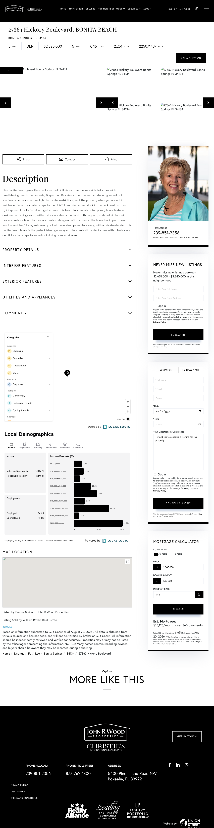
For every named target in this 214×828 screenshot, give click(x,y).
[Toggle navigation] (206, 8)
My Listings (158, 238)
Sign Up (173, 9)
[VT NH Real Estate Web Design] (190, 823)
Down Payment (162, 575)
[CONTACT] (191, 58)
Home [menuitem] (63, 9)
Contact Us (166, 370)
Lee (37, 653)
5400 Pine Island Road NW (132, 776)
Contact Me (184, 238)
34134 (70, 653)
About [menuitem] (147, 9)
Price (156, 561)
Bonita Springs (53, 653)
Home (6, 653)
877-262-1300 (78, 773)
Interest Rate (161, 588)
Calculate (178, 609)
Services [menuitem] (133, 9)
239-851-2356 (196, 8)
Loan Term (160, 549)
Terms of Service (162, 516)
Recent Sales (172, 238)
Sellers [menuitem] (90, 9)
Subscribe (178, 334)
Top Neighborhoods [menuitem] (110, 9)
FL (29, 653)
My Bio (195, 238)
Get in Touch (187, 736)
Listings (19, 653)
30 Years (162, 553)
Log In (186, 9)
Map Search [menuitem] (76, 9)
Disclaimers (18, 791)
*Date (156, 405)
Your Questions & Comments (168, 431)
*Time (156, 418)
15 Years (178, 553)
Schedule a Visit (190, 370)
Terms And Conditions (24, 797)
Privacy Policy (159, 322)
